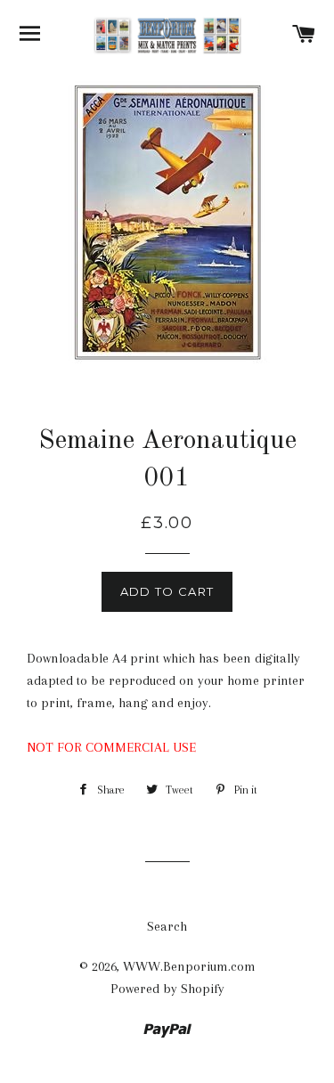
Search (167, 926)
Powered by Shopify (167, 989)
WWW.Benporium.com (189, 966)
